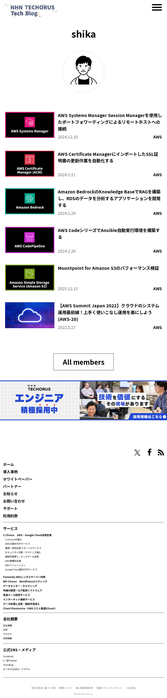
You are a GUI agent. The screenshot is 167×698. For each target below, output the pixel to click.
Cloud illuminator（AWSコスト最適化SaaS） (30, 608)
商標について (66, 687)
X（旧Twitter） (11, 660)
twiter (137, 453)
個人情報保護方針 (84, 687)
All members (83, 362)
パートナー (12, 486)
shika (83, 33)
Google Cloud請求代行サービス (21, 569)
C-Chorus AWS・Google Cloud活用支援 (27, 535)
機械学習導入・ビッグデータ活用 (22, 556)
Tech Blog (8, 664)
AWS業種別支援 (13, 560)
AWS (157, 137)
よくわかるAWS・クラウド (16, 669)
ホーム (8, 464)
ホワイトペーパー (17, 479)
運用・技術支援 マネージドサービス (23, 548)
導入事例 (10, 471)
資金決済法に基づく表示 (43, 687)
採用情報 (7, 638)
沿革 (5, 629)
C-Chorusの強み (13, 539)
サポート (10, 508)
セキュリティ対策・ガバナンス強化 (23, 552)
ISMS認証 (131, 687)
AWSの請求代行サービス (17, 543)
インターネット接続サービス (19, 599)
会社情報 (7, 625)
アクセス (7, 634)
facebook (149, 452)
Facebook (8, 656)
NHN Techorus (17, 452)
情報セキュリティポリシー (110, 687)
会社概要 (10, 618)
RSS (161, 452)
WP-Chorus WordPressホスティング (25, 581)
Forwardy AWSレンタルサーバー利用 (24, 577)
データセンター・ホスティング (20, 586)
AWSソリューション (15, 565)
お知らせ (10, 493)
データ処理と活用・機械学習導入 (21, 603)
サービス (10, 528)
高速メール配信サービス (16, 595)
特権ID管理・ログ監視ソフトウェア (22, 590)
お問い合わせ (14, 501)
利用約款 (10, 515)
